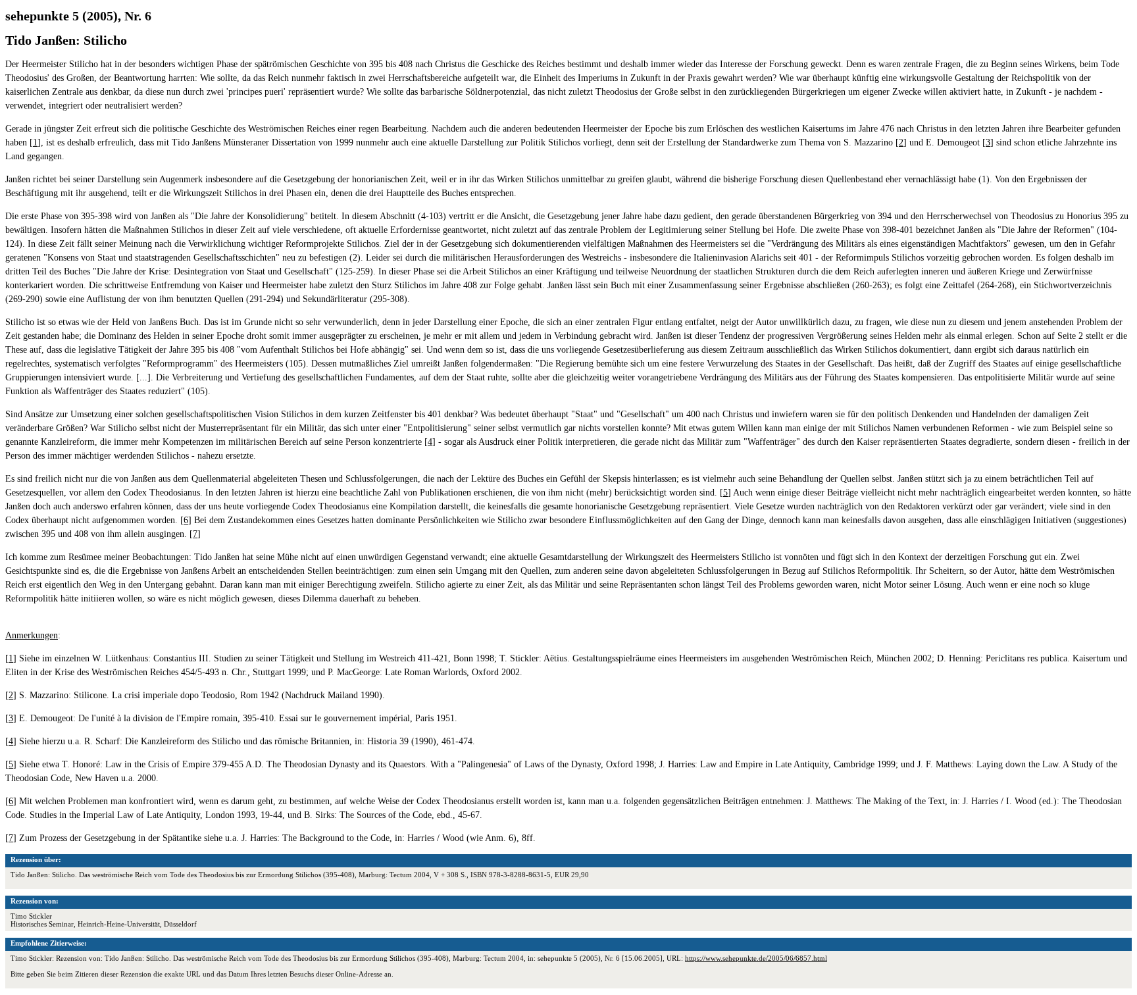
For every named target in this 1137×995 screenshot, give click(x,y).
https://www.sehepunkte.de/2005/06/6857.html (756, 958)
